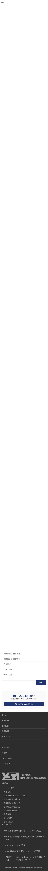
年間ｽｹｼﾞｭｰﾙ (6, 737)
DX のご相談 (7, 758)
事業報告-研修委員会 (11, 659)
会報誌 (4, 753)
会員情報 (5, 731)
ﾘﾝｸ (3, 742)
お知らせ (7, 792)
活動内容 (5, 726)
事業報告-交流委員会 (12, 803)
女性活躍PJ (7, 669)
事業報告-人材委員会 (11, 653)
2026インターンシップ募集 (14, 845)
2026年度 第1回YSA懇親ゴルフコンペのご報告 (22, 831)
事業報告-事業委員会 (12, 799)
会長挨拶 (7, 664)
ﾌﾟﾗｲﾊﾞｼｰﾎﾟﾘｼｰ (7, 764)
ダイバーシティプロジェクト (15, 796)
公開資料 (5, 747)
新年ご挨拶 (7, 675)
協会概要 (5, 720)
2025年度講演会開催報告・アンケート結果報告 (23, 851)
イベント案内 (9, 788)
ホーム (4, 715)
